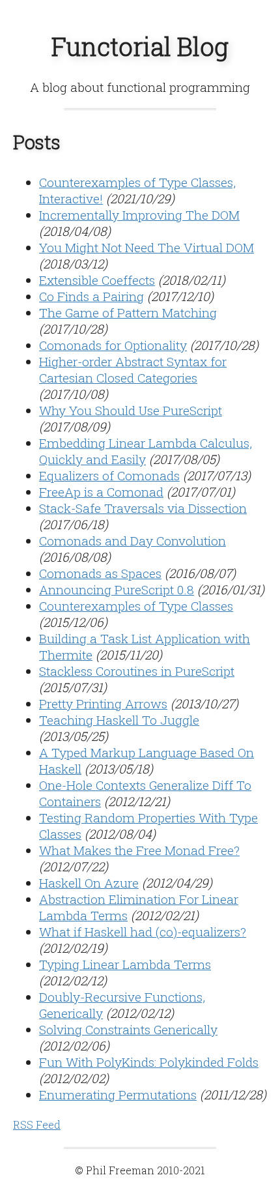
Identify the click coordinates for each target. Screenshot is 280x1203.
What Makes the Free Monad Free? (139, 850)
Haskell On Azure (89, 883)
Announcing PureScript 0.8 (116, 589)
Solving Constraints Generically (128, 1029)
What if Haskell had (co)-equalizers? (142, 931)
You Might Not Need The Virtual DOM (146, 247)
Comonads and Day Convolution (132, 540)
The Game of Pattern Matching (128, 312)
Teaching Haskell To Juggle (119, 720)
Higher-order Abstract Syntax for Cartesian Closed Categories (133, 369)
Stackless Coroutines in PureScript (136, 671)
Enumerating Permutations (118, 1094)
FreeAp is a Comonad (101, 492)
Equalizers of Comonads (109, 475)
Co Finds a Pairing (91, 296)
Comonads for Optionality (113, 345)
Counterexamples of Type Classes (136, 606)
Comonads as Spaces (100, 573)
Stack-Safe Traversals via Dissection (143, 508)
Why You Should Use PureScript (130, 410)
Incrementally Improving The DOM (139, 215)
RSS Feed (37, 1124)
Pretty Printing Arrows (103, 703)
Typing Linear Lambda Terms (125, 964)
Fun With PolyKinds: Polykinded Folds (149, 1062)
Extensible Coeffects (97, 280)
